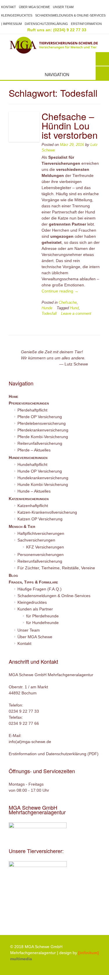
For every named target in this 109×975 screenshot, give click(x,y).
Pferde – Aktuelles (34, 450)
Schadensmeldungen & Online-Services (70, 15)
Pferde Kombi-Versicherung (42, 436)
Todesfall (49, 314)
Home (13, 396)
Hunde (47, 308)
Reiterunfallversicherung (39, 443)
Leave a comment (76, 314)
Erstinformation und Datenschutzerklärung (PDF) (54, 753)
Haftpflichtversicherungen (40, 533)
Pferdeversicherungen (29, 403)
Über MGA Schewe (34, 7)
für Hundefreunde (42, 622)
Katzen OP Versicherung (39, 519)
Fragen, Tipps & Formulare (33, 582)
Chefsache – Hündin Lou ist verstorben (70, 125)
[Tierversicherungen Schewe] (54, 45)
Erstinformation (86, 23)
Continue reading (60, 291)
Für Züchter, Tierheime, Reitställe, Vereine (56, 568)
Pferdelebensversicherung (41, 423)
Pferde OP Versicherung (39, 416)
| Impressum (11, 23)
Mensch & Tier (22, 526)
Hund (74, 308)
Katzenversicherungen (29, 498)
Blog (13, 575)
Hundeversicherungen (28, 457)
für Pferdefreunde (42, 616)
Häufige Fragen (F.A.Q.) (39, 589)
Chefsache (68, 303)
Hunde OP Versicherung (39, 471)
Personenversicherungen (40, 554)
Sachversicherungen (36, 540)
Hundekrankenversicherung (42, 477)
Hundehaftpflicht (32, 464)
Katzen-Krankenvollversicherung (47, 512)
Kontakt (8, 7)
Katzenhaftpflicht (32, 505)
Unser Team (63, 7)
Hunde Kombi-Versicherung (42, 484)
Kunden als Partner (35, 609)
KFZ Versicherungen (45, 547)
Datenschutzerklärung (46, 23)
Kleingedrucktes (16, 15)
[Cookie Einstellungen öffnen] (10, 967)
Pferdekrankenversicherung (42, 430)
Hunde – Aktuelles (34, 491)
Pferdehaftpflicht (32, 410)
